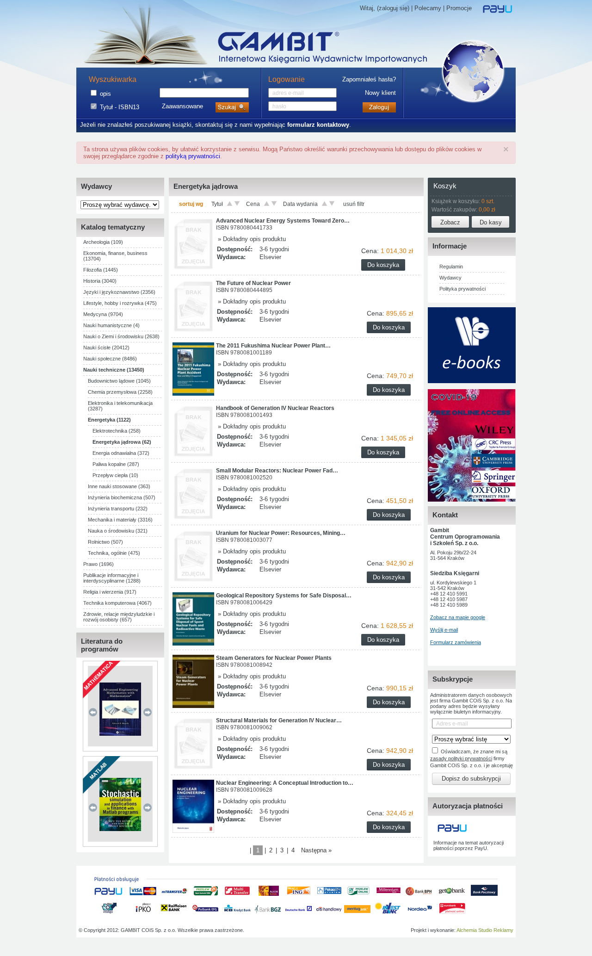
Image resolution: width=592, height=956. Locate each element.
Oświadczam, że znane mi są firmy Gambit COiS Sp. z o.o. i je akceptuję (471, 758)
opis (105, 93)
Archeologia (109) (103, 242)
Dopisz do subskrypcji (471, 778)
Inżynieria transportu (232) (118, 508)
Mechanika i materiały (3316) (120, 519)
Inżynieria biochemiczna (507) (121, 497)
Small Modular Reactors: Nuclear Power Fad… (277, 470)
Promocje (459, 8)
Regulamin (451, 266)
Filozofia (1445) (100, 270)
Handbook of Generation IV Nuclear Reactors (275, 408)
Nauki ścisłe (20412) (106, 347)
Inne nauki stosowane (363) (119, 486)
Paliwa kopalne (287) (115, 464)
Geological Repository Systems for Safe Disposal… (284, 595)
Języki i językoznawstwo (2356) (119, 292)
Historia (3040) (100, 281)
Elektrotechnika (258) (116, 431)
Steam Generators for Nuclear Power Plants (274, 658)
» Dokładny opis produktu (251, 239)
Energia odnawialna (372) (120, 453)
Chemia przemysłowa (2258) (120, 392)
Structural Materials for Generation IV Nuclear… (279, 720)
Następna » (316, 850)
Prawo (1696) (98, 564)
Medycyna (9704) (103, 314)
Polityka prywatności (462, 289)
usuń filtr (353, 204)
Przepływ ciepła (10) (115, 475)
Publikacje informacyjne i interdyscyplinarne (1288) (112, 578)
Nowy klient (380, 92)
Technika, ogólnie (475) (114, 553)
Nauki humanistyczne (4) (111, 325)
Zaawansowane (182, 106)
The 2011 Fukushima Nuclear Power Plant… (273, 345)
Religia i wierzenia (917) (109, 592)
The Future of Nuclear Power (253, 283)
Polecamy (427, 8)
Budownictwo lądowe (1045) (119, 381)
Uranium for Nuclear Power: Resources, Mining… (280, 533)
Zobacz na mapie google (457, 617)
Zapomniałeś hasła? (369, 79)
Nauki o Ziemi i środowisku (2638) (121, 336)
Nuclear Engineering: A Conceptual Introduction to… (284, 783)
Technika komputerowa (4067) (117, 603)
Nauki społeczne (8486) (110, 358)
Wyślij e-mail (444, 630)
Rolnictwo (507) (105, 542)
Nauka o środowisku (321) (118, 531)
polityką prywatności (193, 156)
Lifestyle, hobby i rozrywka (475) (120, 303)
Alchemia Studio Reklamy (484, 930)
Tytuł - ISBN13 (119, 107)
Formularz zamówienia (455, 642)
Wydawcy (450, 277)
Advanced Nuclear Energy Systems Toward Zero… (283, 220)
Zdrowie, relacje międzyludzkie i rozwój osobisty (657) (118, 616)
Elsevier (270, 257)
